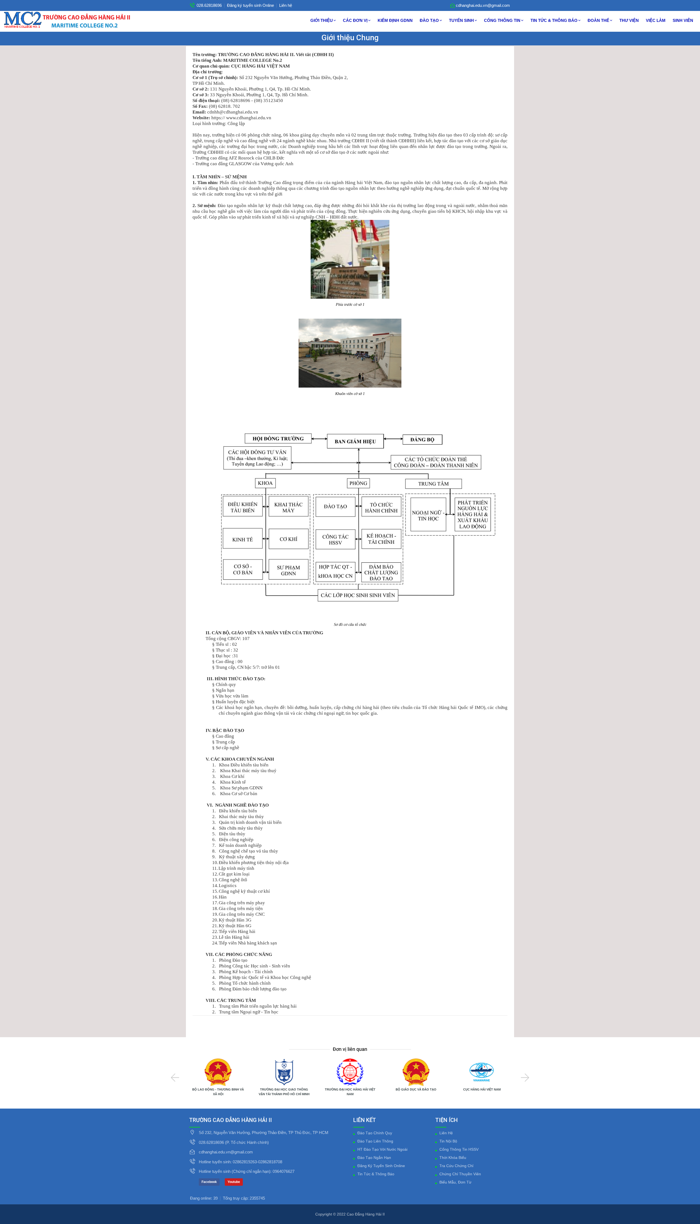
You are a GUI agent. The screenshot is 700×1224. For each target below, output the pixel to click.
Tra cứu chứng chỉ (456, 1166)
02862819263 (245, 1161)
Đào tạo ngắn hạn (374, 1157)
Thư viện (629, 20)
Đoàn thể (598, 20)
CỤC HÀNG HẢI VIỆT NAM (482, 1089)
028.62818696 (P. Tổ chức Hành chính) (234, 1142)
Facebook (209, 1182)
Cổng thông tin (502, 20)
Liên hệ (285, 5)
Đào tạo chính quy (374, 1133)
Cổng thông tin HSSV (459, 1149)
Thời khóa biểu (452, 1157)
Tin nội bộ (448, 1141)
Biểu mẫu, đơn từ (455, 1182)
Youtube (234, 1182)
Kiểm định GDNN (395, 20)
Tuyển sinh (461, 20)
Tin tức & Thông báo (554, 20)
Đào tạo (429, 20)
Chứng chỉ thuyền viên (460, 1174)
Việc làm (656, 20)
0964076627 (283, 1171)
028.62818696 (209, 5)
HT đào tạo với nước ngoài (382, 1149)
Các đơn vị (355, 20)
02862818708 (270, 1161)
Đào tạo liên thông (375, 1141)
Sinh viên (683, 20)
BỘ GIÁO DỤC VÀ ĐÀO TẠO (416, 1089)
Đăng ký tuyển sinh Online (250, 5)
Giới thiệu (321, 20)
